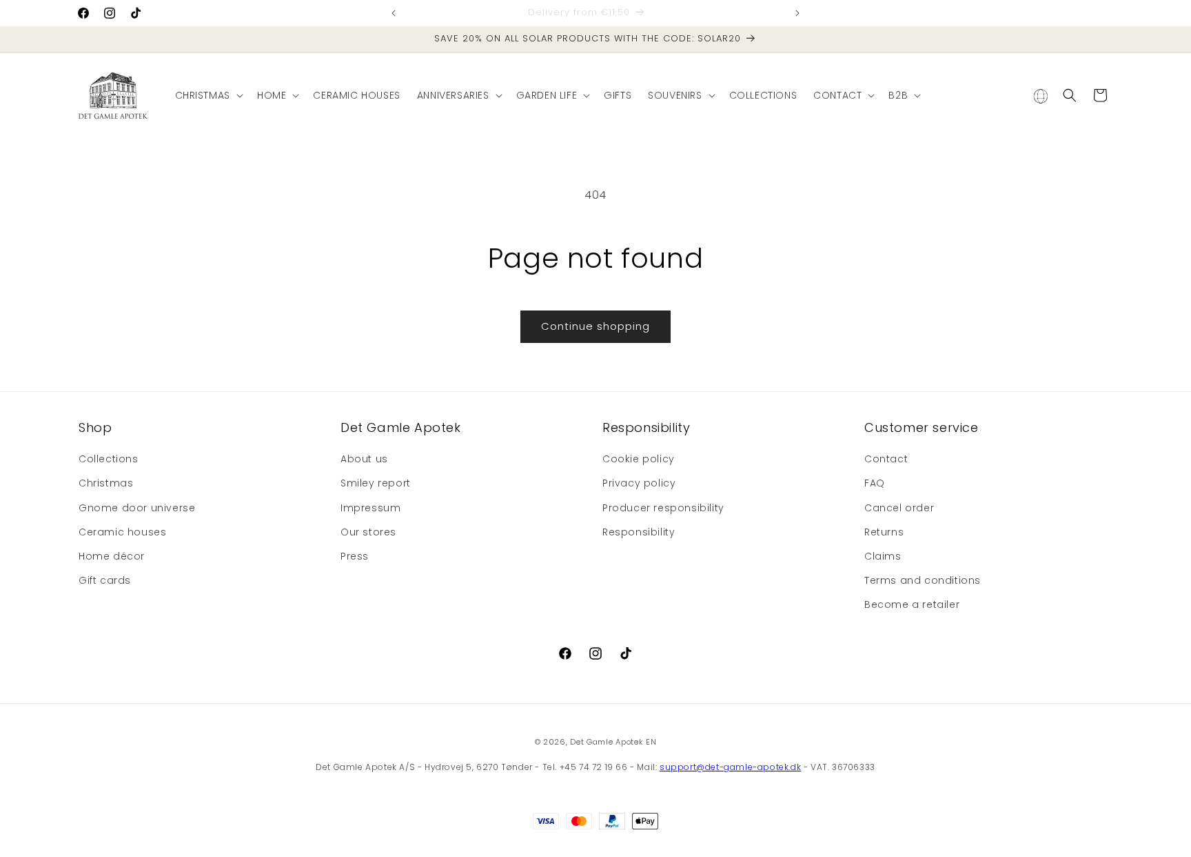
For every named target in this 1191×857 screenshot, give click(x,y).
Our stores (368, 532)
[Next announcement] (797, 13)
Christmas (106, 483)
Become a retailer (911, 604)
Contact (886, 459)
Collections (109, 459)
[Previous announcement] (393, 13)
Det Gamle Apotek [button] (400, 427)
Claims (883, 556)
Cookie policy (638, 459)
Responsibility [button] (646, 427)
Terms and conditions (922, 580)
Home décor (112, 556)
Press (354, 556)
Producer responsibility (663, 508)
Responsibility (638, 532)
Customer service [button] (921, 427)
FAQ (874, 483)
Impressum (370, 508)
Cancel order (899, 508)
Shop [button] (95, 427)
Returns (884, 532)
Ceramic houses (122, 532)
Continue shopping (595, 326)
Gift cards (105, 580)
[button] (208, 95)
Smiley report (375, 483)
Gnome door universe (137, 508)
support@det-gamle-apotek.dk (730, 767)
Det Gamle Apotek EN (613, 741)
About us (364, 459)
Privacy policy (638, 483)
